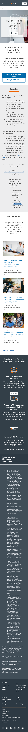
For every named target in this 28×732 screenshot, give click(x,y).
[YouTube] (22, 728)
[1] (16, 28)
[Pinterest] (14, 728)
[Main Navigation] (2, 3)
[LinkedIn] (10, 728)
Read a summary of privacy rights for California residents (11, 669)
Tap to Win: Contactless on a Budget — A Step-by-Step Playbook (14, 335)
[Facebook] (3, 728)
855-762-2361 (18, 204)
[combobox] (14, 8)
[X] (7, 728)
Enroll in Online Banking (13, 419)
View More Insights (8, 350)
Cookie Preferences (6, 715)
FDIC (15, 664)
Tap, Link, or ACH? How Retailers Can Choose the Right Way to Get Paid (14, 300)
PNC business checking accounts (14, 172)
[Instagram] (18, 728)
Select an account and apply (13, 449)
